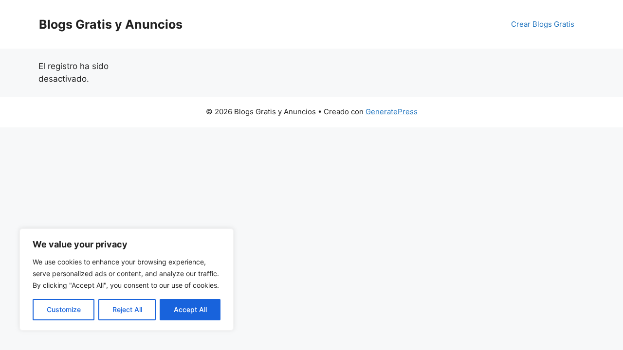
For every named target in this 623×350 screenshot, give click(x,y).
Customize (64, 309)
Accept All (190, 309)
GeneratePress (392, 111)
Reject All (127, 309)
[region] (126, 279)
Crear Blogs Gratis (542, 24)
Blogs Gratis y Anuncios (111, 24)
